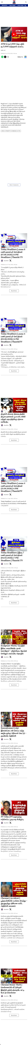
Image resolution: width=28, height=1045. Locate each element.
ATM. (19, 130)
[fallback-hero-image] (14, 240)
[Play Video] (14, 34)
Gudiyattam (14, 130)
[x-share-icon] (5, 57)
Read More (14, 290)
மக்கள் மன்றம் (20, 5)
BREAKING (4, 5)
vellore (3, 130)
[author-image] (2, 260)
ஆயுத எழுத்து (12, 5)
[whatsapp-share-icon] (2, 57)
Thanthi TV (8, 130)
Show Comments (14, 185)
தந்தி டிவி (3, 50)
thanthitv (6, 260)
